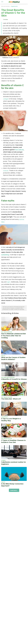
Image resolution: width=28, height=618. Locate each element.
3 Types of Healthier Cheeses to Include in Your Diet (13, 441)
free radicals (19, 149)
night (8, 282)
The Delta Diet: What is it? (11, 399)
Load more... (14, 490)
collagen (6, 99)
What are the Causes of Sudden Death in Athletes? (13, 358)
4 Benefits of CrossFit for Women (14, 379)
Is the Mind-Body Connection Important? (12, 485)
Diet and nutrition (5, 6)
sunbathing (5, 254)
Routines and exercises (7, 377)
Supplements (14, 6)
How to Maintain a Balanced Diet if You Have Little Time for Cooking (13, 336)
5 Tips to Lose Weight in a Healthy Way (11, 420)
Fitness (3, 460)
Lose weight (4, 417)
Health (3, 355)
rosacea (5, 170)
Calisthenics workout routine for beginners (13, 463)
